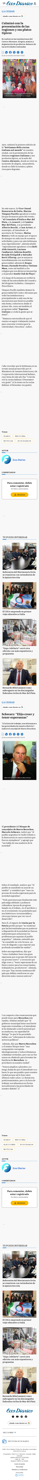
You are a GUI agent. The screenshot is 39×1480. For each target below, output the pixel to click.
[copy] (22, 52)
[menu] (4, 3)
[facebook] (10, 52)
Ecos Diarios (19, 459)
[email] (18, 52)
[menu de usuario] (34, 3)
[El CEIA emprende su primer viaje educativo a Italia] (19, 595)
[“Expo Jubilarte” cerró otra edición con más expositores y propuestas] (19, 632)
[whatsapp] (6, 52)
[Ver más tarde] (3, 52)
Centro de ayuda (19, 1464)
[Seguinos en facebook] (26, 1416)
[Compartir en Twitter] (14, 52)
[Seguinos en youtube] (17, 1416)
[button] (19, 94)
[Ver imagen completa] (34, 61)
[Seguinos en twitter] (13, 1416)
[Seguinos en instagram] (21, 1416)
